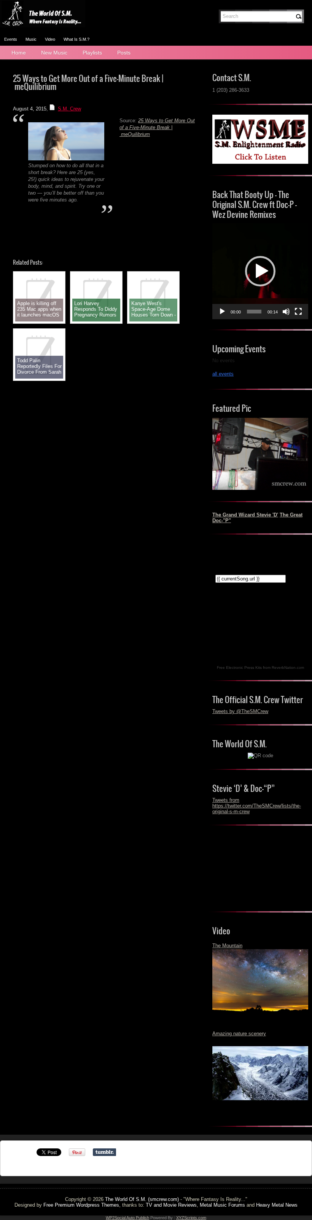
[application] (260, 271)
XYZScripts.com (191, 1217)
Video (50, 39)
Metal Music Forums (222, 1205)
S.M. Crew (69, 109)
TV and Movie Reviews (171, 1205)
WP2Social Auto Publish (127, 1217)
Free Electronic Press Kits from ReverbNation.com (260, 667)
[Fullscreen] (298, 311)
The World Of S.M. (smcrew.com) (142, 1199)
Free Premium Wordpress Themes (81, 1205)
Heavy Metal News (277, 1205)
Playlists (92, 53)
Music (31, 39)
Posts (124, 53)
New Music (54, 53)
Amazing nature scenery (239, 1033)
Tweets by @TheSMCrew (240, 711)
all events (223, 374)
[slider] (254, 311)
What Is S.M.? (76, 39)
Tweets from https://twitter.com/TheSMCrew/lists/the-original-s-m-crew (256, 805)
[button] (260, 271)
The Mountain (227, 945)
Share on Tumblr (104, 1152)
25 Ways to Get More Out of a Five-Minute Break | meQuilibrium (157, 127)
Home (18, 53)
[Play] (222, 311)
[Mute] (286, 311)
